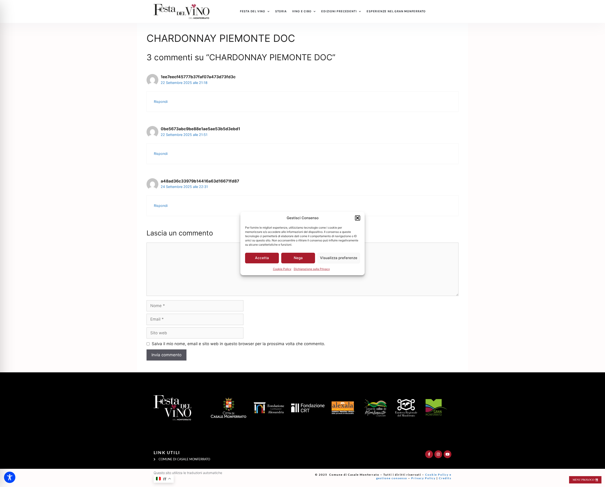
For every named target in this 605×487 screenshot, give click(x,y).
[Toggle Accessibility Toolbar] (10, 477)
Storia (281, 11)
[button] (357, 218)
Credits (445, 478)
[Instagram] (438, 454)
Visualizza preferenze (338, 258)
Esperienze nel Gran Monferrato (396, 11)
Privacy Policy (423, 478)
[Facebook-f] (429, 454)
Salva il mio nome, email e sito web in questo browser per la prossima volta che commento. (238, 343)
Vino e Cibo (301, 11)
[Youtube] (447, 454)
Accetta (262, 258)
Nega (298, 258)
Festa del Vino (252, 11)
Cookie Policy (282, 269)
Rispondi (161, 102)
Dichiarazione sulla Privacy (312, 269)
